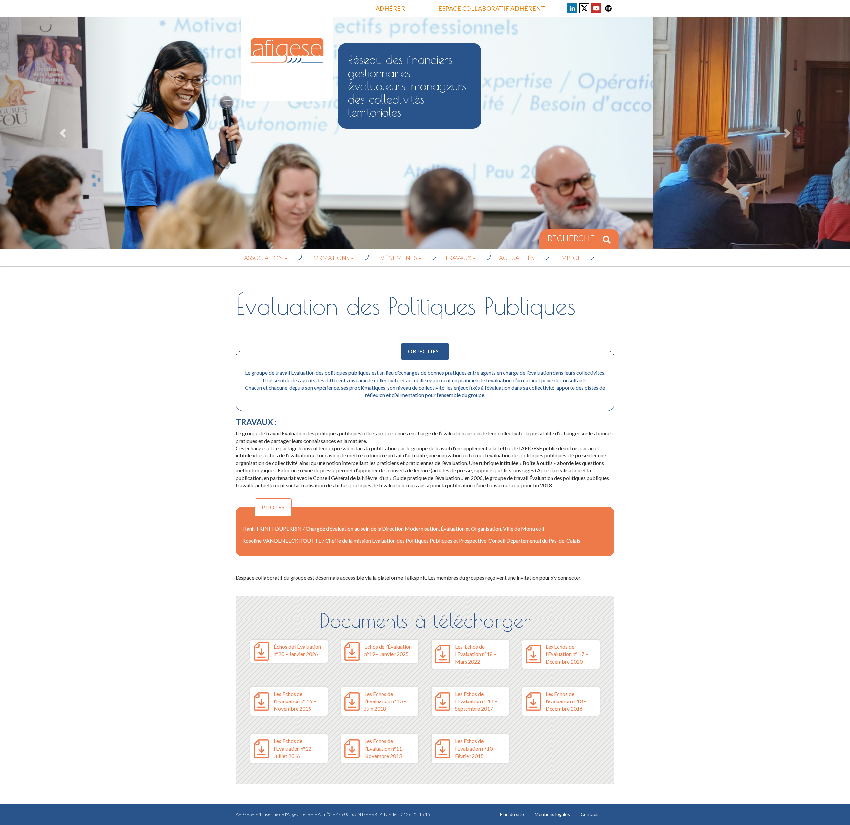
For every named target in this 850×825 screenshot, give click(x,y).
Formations (330, 257)
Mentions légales (552, 814)
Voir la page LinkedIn (572, 8)
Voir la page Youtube (596, 8)
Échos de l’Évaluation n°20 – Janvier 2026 (297, 650)
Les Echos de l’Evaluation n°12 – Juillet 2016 (294, 748)
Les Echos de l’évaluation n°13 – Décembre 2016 (566, 701)
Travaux (458, 257)
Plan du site (512, 814)
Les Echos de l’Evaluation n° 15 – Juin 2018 (385, 701)
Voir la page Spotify (608, 8)
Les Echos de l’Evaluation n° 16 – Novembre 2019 (295, 701)
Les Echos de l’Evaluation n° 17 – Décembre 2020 (567, 654)
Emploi (568, 257)
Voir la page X (584, 8)
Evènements (397, 257)
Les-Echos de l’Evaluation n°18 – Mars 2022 (475, 654)
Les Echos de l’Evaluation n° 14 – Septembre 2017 (476, 701)
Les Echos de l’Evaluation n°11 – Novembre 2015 (385, 748)
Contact (589, 814)
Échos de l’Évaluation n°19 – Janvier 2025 (388, 650)
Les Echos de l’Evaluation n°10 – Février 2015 (475, 748)
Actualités (516, 257)
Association (264, 257)
